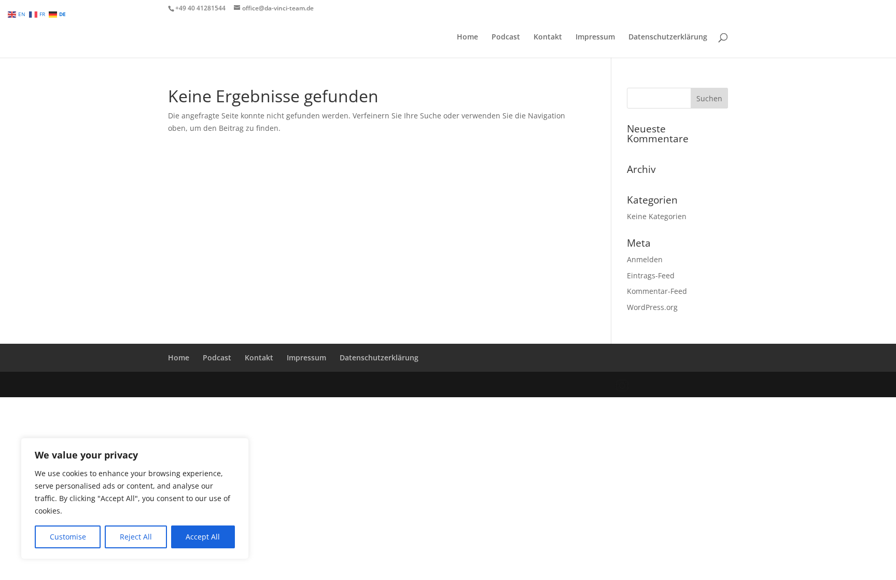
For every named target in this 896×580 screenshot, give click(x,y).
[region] (135, 498)
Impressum (595, 37)
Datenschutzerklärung (667, 37)
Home (467, 37)
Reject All (136, 537)
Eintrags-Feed (651, 275)
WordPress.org (652, 307)
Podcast (506, 37)
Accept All (203, 537)
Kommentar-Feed (657, 291)
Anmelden (645, 259)
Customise (68, 537)
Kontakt (548, 37)
